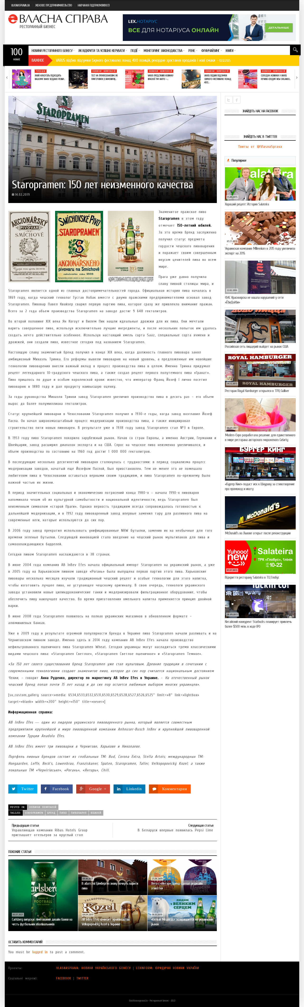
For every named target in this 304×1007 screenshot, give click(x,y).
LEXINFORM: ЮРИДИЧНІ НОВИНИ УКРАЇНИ (167, 968)
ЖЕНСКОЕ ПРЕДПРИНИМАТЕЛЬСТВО (53, 5)
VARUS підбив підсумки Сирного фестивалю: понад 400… (217, 79)
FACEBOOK (63, 978)
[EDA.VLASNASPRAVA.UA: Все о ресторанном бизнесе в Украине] (58, 21)
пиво (63, 812)
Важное (38, 60)
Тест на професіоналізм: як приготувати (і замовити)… (104, 77)
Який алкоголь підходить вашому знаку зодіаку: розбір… (50, 77)
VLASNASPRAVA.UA (20, 5)
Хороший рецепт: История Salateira (247, 204)
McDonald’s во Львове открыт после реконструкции (257, 533)
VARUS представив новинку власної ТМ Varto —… (160, 77)
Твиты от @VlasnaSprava (260, 146)
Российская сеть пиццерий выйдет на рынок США (256, 346)
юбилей (96, 812)
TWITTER (82, 978)
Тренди (40, 71)
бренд (51, 812)
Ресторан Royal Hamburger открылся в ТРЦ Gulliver (257, 391)
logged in (40, 952)
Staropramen (34, 812)
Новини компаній (104, 71)
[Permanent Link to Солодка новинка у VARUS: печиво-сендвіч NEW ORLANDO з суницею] (247, 79)
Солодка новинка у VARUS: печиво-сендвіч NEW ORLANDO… (275, 77)
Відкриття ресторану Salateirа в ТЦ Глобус (252, 577)
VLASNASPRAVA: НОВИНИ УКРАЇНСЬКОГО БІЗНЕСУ (93, 968)
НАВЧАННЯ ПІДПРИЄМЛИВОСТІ (93, 5)
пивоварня (79, 812)
